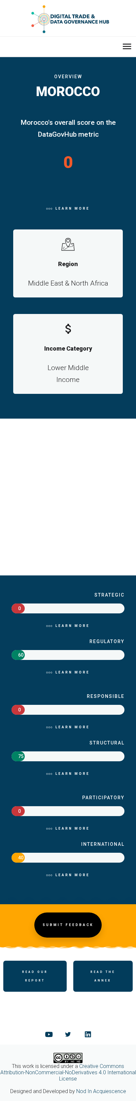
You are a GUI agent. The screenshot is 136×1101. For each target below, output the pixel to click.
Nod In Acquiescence (101, 1091)
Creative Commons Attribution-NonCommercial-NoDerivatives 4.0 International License (68, 1072)
